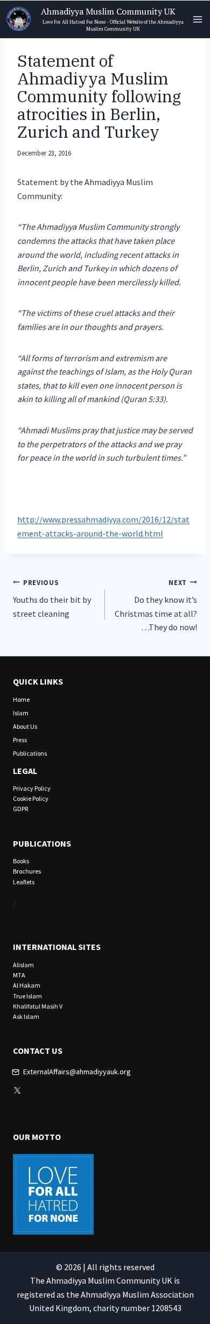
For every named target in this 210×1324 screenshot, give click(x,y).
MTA (19, 975)
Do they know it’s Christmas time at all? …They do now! (156, 605)
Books (21, 861)
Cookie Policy (30, 798)
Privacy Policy (32, 788)
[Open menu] (197, 19)
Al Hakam (26, 985)
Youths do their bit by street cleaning (52, 598)
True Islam (27, 996)
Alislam (23, 965)
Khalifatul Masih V (37, 1006)
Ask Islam (26, 1016)
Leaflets (23, 882)
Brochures (27, 871)
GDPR (20, 809)
